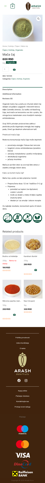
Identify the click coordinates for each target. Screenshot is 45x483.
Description (7, 89)
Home (4, 46)
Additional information (11, 94)
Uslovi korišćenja (22, 343)
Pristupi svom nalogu (22, 407)
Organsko (19, 50)
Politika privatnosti (23, 338)
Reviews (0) (7, 99)
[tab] (22, 89)
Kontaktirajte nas (22, 401)
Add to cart (21, 70)
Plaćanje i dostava (22, 396)
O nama (22, 348)
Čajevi (17, 46)
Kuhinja (11, 46)
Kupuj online (22, 391)
